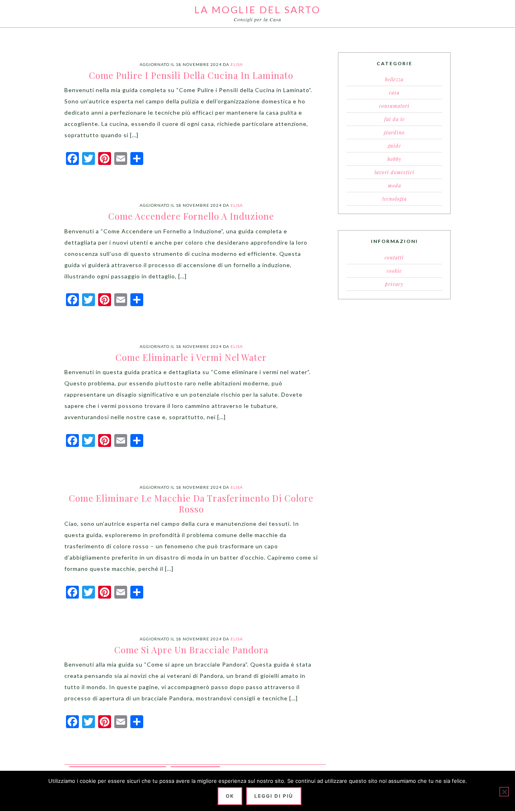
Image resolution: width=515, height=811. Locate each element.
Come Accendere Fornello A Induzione (191, 216)
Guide (394, 145)
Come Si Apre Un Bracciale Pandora (191, 650)
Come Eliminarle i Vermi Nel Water (191, 357)
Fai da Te (394, 119)
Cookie (394, 271)
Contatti (394, 257)
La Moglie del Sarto (257, 9)
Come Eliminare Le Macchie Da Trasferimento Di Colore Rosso (191, 503)
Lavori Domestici (394, 172)
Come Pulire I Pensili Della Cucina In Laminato (191, 75)
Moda (394, 185)
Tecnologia (394, 199)
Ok (230, 796)
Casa (394, 92)
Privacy (394, 284)
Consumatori (394, 106)
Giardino (394, 132)
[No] (504, 792)
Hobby (394, 159)
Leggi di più (273, 796)
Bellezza (394, 79)
